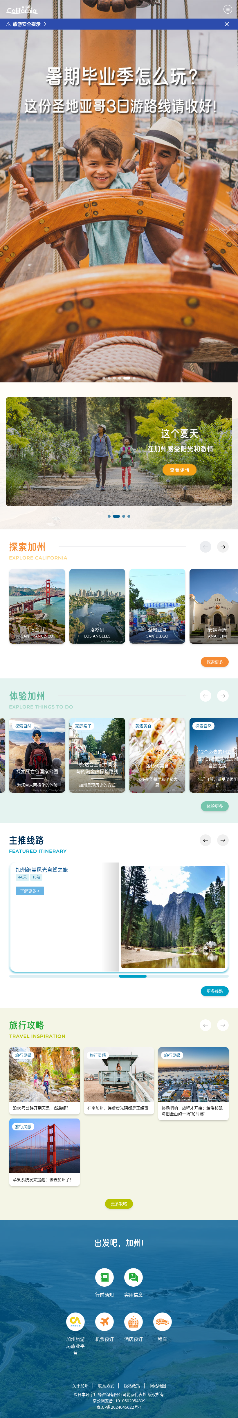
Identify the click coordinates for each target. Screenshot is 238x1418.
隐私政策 (132, 1385)
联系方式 (106, 1385)
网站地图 (158, 1385)
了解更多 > (30, 899)
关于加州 (80, 1385)
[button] (103, 378)
